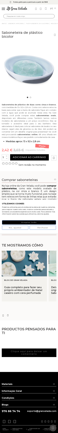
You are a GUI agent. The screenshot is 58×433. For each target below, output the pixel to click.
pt (52, 9)
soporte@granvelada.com (41, 411)
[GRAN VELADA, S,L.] (17, 9)
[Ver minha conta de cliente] (41, 9)
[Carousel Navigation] (29, 315)
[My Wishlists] (36, 9)
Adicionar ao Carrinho (29, 157)
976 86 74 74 (11, 411)
